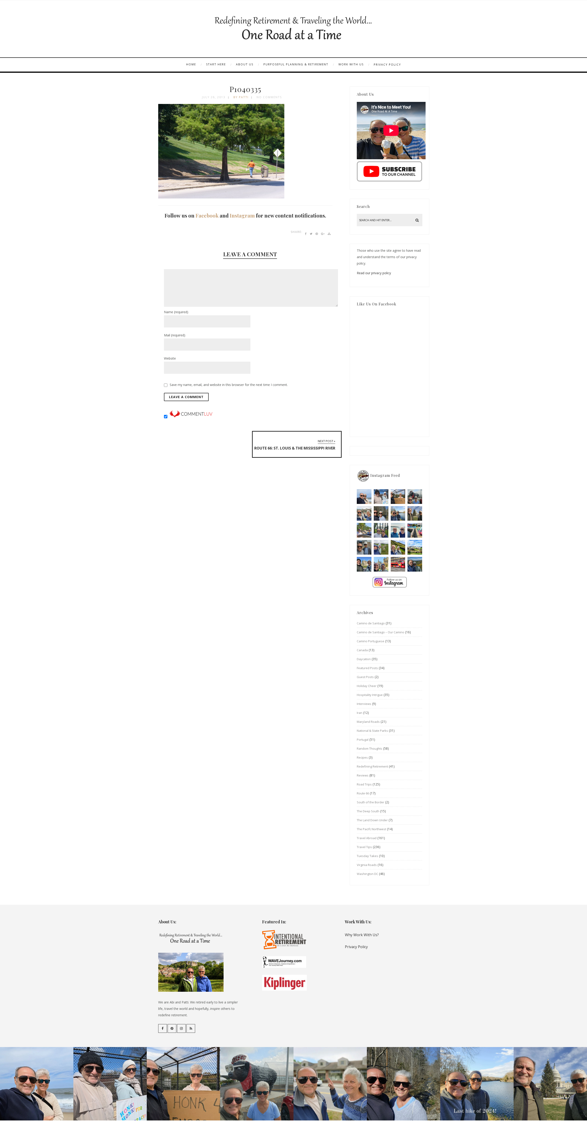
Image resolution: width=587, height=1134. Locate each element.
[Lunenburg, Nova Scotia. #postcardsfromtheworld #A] (414, 530)
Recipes (362, 757)
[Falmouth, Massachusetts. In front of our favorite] (364, 513)
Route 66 (363, 793)
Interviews (364, 704)
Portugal (362, 739)
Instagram (242, 215)
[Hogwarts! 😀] (381, 564)
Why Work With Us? (362, 934)
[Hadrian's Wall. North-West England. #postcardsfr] (398, 547)
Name (176, 312)
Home (191, 64)
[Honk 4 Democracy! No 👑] (398, 496)
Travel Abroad (367, 838)
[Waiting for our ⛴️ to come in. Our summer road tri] (364, 547)
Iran (359, 713)
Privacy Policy (387, 65)
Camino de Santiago (371, 623)
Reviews (362, 775)
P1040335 (245, 89)
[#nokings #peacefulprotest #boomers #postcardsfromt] (381, 496)
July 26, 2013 (213, 97)
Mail (174, 335)
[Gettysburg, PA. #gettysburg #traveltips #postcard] (364, 530)
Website (170, 358)
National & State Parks (372, 731)
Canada (362, 650)
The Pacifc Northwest (371, 829)
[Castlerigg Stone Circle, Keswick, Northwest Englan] (381, 547)
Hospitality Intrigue (370, 695)
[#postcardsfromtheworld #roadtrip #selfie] (414, 496)
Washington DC (367, 874)
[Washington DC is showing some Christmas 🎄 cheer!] (414, 513)
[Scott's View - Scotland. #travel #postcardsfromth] (414, 564)
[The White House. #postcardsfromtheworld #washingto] (381, 530)
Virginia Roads (367, 865)
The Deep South (368, 811)
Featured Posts (367, 668)
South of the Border (370, 802)
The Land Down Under (372, 820)
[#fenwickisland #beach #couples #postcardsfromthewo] (364, 496)
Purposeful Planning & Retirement (295, 64)
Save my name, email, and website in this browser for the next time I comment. (229, 385)
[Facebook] (162, 1028)
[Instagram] (181, 1028)
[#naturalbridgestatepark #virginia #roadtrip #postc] (381, 513)
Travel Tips (364, 847)
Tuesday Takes (367, 856)
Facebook (207, 215)
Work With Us (351, 64)
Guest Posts (365, 677)
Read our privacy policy (374, 273)
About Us (244, 64)
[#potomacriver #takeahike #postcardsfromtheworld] (398, 513)
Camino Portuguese (370, 641)
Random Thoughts (369, 748)
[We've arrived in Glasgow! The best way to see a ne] (398, 564)
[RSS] (190, 1028)
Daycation (364, 659)
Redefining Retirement (372, 766)
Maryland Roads (368, 722)
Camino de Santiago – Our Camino (380, 632)
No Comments (269, 97)
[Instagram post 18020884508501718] (414, 547)
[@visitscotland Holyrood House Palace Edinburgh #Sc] (364, 564)
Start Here (216, 64)
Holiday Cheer (367, 686)
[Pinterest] (172, 1028)
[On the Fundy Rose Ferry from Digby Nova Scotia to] (398, 530)
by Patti (241, 97)
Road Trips (364, 784)
